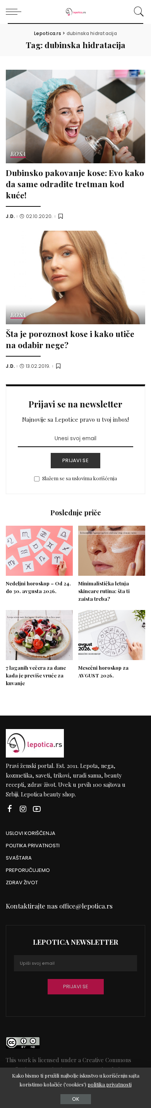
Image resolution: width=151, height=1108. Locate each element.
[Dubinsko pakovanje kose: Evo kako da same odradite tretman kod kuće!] (75, 116)
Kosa (18, 154)
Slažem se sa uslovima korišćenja (79, 478)
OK (75, 1099)
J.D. (10, 216)
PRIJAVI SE (75, 460)
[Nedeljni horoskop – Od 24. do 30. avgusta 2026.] (39, 551)
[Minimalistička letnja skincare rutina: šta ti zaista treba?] (111, 551)
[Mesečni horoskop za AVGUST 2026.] (111, 635)
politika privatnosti (110, 1084)
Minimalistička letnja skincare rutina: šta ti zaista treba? (104, 591)
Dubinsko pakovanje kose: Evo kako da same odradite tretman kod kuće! (75, 183)
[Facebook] (10, 809)
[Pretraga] (137, 11)
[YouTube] (37, 809)
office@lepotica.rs (86, 906)
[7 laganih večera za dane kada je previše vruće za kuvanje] (39, 635)
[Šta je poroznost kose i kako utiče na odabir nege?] (75, 277)
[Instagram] (23, 809)
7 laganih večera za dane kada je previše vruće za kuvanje (36, 675)
